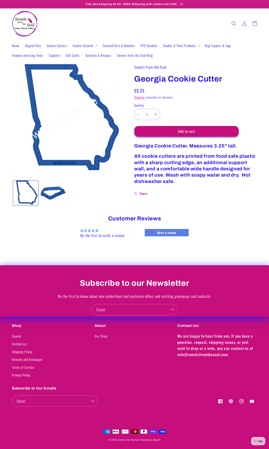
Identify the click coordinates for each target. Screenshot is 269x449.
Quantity (139, 105)
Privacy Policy (21, 374)
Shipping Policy (22, 351)
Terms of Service (23, 367)
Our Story (101, 336)
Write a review (166, 232)
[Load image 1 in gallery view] (25, 193)
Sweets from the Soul (129, 439)
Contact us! (19, 343)
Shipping (139, 97)
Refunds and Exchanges (27, 359)
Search (16, 336)
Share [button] (143, 193)
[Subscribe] (172, 309)
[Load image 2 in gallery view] (53, 193)
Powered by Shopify (151, 439)
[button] (85, 46)
